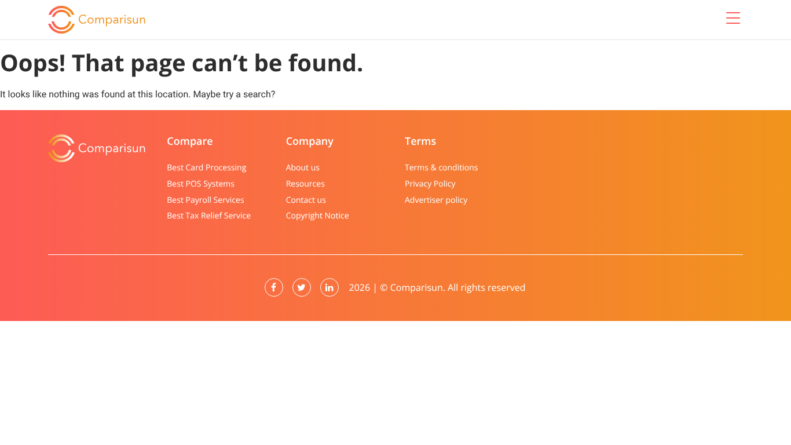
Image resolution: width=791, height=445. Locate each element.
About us (303, 167)
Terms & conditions (441, 167)
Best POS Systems (201, 183)
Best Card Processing (206, 167)
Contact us (306, 200)
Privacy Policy (430, 183)
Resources (305, 183)
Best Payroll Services (205, 200)
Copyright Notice (317, 215)
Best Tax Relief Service (209, 215)
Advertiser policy (436, 200)
